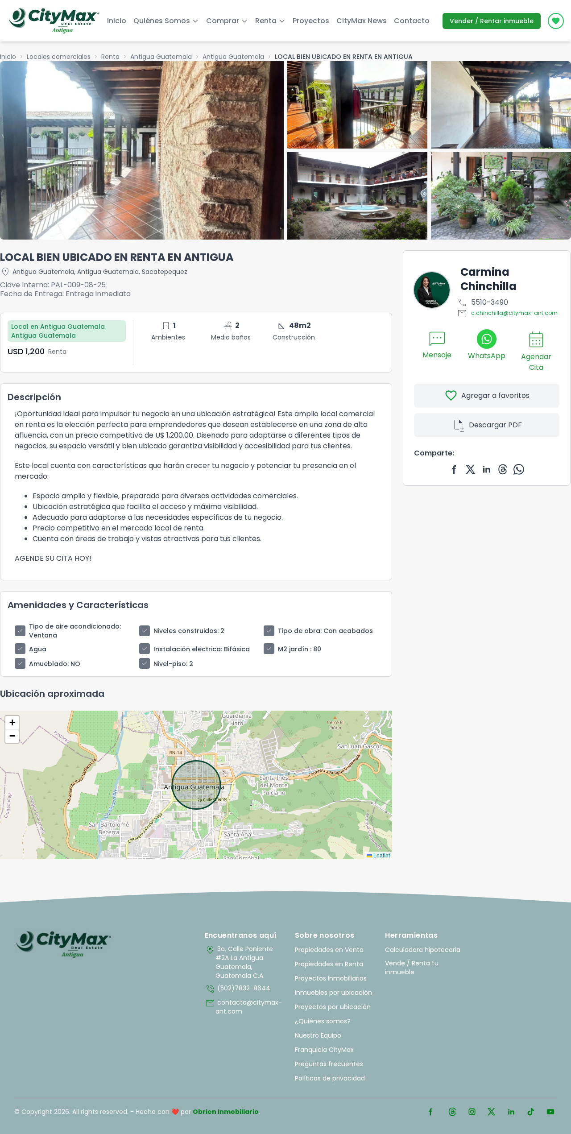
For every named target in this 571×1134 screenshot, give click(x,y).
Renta (110, 56)
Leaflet (381, 855)
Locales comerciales (59, 56)
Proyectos (311, 21)
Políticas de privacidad (330, 1078)
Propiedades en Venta (329, 949)
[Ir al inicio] (63, 944)
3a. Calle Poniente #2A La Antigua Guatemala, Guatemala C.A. (239, 962)
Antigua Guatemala (161, 56)
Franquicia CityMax (324, 1049)
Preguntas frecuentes (329, 1064)
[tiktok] (531, 1111)
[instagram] (472, 1111)
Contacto (412, 21)
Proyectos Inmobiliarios (331, 978)
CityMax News (361, 21)
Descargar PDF (487, 425)
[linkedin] (486, 469)
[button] (12, 722)
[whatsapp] (518, 469)
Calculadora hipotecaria (422, 949)
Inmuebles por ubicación (333, 992)
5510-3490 (482, 302)
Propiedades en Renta (329, 964)
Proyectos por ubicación (333, 1006)
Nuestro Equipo (318, 1035)
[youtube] (550, 1111)
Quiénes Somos (161, 21)
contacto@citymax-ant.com (243, 1007)
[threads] (502, 469)
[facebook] (454, 469)
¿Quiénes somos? (323, 1021)
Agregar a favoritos (487, 396)
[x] (470, 469)
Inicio (116, 21)
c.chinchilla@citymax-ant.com (507, 313)
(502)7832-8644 (237, 989)
